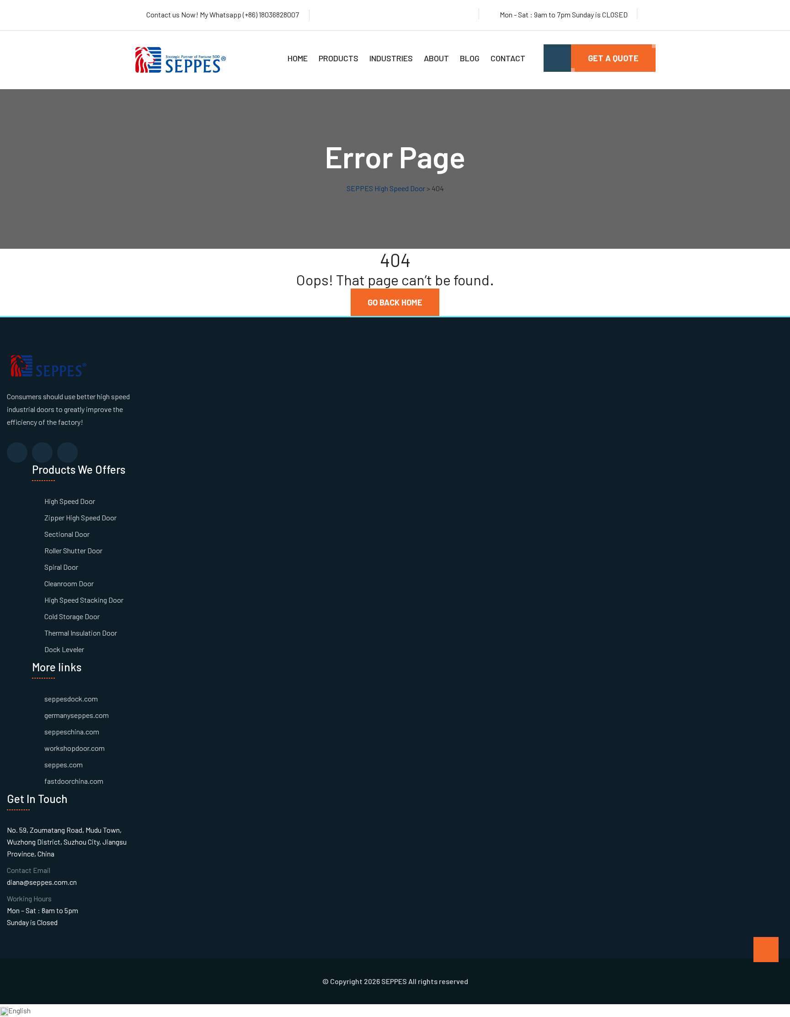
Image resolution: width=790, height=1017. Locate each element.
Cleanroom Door (69, 583)
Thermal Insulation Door (80, 632)
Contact (508, 58)
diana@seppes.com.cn (42, 882)
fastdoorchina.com (73, 780)
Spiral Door (61, 566)
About (436, 58)
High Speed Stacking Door (83, 599)
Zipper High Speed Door (80, 517)
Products (338, 58)
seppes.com (63, 764)
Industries (391, 58)
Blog (470, 58)
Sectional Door (67, 534)
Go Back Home (395, 302)
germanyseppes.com (76, 715)
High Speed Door (69, 501)
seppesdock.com (71, 698)
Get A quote (613, 58)
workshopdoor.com (74, 748)
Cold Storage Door (72, 616)
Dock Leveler (64, 649)
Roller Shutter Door (73, 550)
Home (298, 58)
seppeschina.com (71, 731)
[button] (395, 1010)
